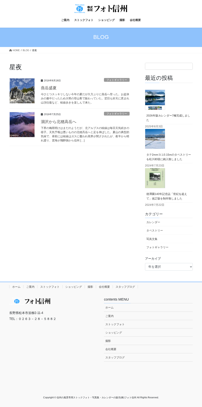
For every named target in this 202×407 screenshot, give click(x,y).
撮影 (90, 286)
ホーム (16, 286)
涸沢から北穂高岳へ (58, 121)
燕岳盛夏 (49, 88)
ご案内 (30, 286)
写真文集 (151, 239)
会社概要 (104, 286)
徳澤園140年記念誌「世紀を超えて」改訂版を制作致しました (166, 196)
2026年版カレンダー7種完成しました (168, 118)
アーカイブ (153, 258)
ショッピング (73, 286)
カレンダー (153, 222)
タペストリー (154, 230)
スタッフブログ (125, 286)
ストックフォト (50, 286)
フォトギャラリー (117, 79)
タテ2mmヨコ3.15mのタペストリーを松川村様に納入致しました (168, 157)
